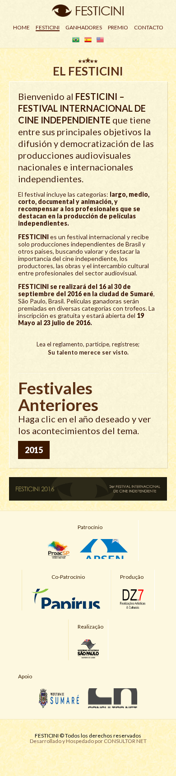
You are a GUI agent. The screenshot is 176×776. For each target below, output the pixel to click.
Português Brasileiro (75, 40)
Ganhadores (83, 27)
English (100, 40)
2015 (34, 450)
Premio (118, 27)
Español (88, 40)
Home (21, 27)
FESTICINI (48, 27)
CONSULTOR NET (125, 741)
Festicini (88, 11)
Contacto (148, 27)
